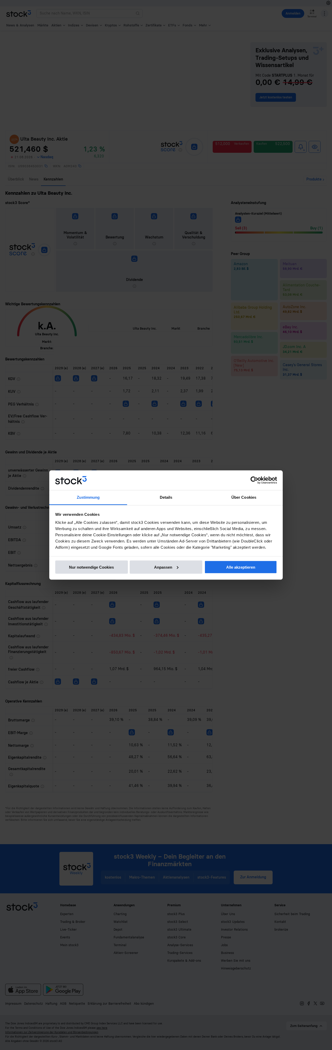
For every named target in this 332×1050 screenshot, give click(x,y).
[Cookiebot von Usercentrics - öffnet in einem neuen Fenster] (254, 480)
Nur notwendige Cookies (91, 567)
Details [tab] (166, 497)
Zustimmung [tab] (88, 497)
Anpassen (163, 567)
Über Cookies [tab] (243, 497)
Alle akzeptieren (240, 567)
